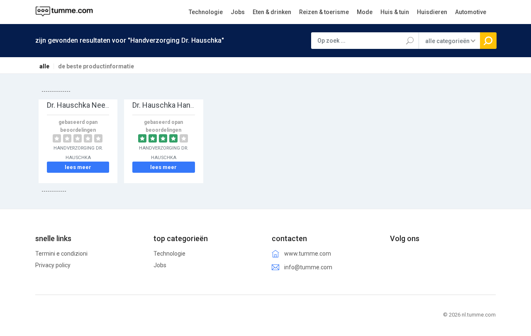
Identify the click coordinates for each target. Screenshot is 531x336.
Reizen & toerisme (324, 12)
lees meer (78, 167)
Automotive (470, 12)
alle (44, 66)
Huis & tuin (394, 12)
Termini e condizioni (61, 253)
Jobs (238, 12)
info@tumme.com (308, 267)
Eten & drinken (272, 12)
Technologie (206, 12)
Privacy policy (53, 265)
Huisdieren (432, 12)
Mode (365, 12)
